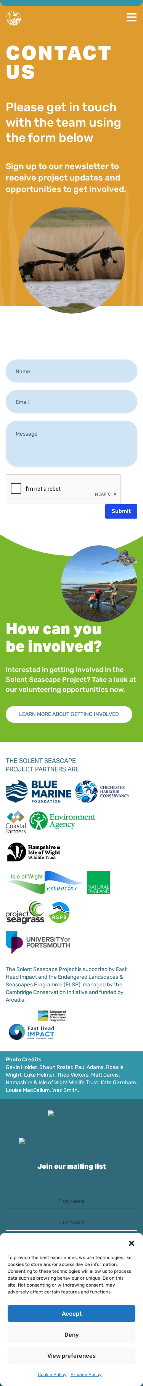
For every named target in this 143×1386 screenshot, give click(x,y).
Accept (72, 1313)
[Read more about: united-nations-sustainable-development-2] (71, 1143)
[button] (131, 1242)
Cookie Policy (52, 1374)
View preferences (71, 1355)
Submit (121, 511)
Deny (71, 1334)
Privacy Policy (86, 1374)
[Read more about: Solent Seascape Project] (72, 1120)
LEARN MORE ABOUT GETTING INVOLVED (69, 714)
